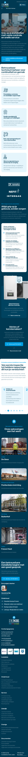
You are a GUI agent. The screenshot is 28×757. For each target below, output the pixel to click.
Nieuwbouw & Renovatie (8, 717)
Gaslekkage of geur (6, 700)
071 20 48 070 (23, 1)
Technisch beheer (6, 712)
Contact (3, 733)
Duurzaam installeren (7, 716)
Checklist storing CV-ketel (8, 741)
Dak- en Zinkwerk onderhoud (9, 682)
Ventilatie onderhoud (7, 686)
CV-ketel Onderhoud (7, 680)
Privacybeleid (5, 743)
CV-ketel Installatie (6, 660)
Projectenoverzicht (6, 731)
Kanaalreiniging (5, 684)
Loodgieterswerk (6, 668)
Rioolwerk (4, 672)
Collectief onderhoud (7, 714)
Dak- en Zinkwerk (6, 670)
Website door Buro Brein (20, 753)
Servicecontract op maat (8, 719)
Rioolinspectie (5, 704)
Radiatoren (4, 666)
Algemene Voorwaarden (8, 745)
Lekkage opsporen (6, 698)
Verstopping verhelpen (7, 702)
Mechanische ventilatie (7, 664)
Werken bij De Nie (6, 729)
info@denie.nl (4, 594)
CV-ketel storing (5, 696)
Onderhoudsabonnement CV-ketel (11, 688)
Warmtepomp (5, 662)
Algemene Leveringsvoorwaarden (10, 747)
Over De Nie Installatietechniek (9, 727)
